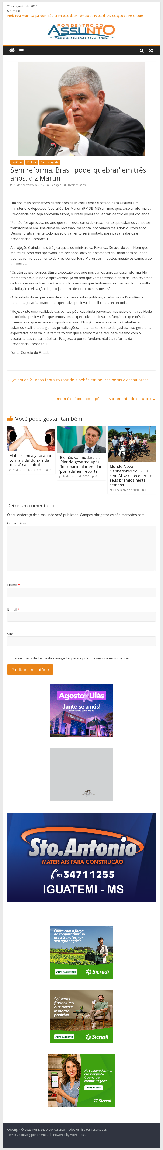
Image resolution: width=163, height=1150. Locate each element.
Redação (56, 185)
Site (10, 633)
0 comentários (76, 185)
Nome (13, 585)
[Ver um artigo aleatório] (151, 50)
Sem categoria (49, 162)
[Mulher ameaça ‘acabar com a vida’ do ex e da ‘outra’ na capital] (31, 428)
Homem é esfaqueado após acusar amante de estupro (104, 398)
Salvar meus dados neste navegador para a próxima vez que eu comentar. (71, 658)
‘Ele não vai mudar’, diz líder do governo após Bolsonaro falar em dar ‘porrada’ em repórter (80, 464)
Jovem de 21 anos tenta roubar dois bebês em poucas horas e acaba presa (78, 379)
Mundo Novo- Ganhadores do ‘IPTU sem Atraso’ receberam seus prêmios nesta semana (131, 475)
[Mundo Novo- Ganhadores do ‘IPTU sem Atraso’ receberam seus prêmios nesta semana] (132, 428)
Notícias (17, 162)
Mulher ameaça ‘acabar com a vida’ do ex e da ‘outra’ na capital (30, 460)
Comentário (16, 523)
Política (31, 162)
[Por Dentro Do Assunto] (12, 50)
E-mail (13, 609)
